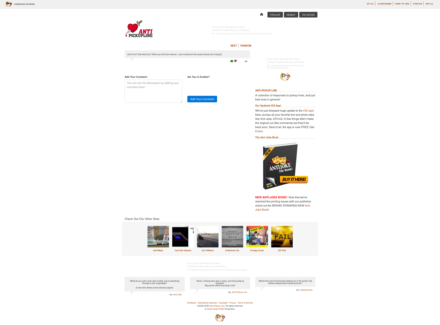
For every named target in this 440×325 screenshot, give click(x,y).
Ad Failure (158, 250)
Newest (291, 14)
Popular (275, 14)
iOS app (308, 110)
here (260, 131)
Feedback (191, 302)
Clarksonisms (384, 4)
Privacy (232, 302)
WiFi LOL (429, 4)
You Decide (308, 14)
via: (171, 294)
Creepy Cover (257, 250)
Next (233, 45)
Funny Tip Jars (402, 4)
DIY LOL (370, 4)
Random (245, 45)
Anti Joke (177, 294)
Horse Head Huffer (215, 308)
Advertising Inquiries (207, 302)
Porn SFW (417, 4)
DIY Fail (282, 250)
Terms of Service (245, 302)
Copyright (223, 302)
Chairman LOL (232, 250)
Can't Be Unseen (183, 250)
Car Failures (208, 250)
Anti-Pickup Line (239, 291)
